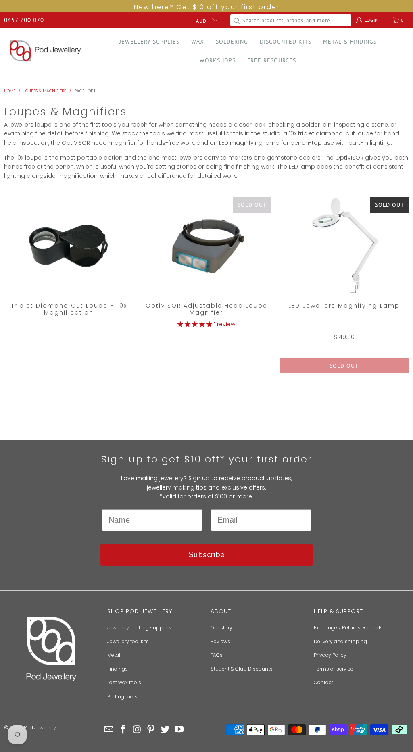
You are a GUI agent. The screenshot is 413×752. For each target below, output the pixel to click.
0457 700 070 (24, 20)
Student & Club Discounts (242, 668)
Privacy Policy (330, 655)
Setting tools (122, 696)
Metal (113, 655)
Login (371, 20)
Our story (221, 627)
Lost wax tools (124, 682)
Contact (323, 682)
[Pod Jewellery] (45, 51)
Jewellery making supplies (139, 627)
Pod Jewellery (40, 727)
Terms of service (333, 668)
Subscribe (207, 554)
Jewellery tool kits (128, 641)
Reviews (220, 641)
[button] (149, 41)
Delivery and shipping (340, 641)
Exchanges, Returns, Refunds (348, 627)
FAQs (217, 655)
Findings (117, 668)
